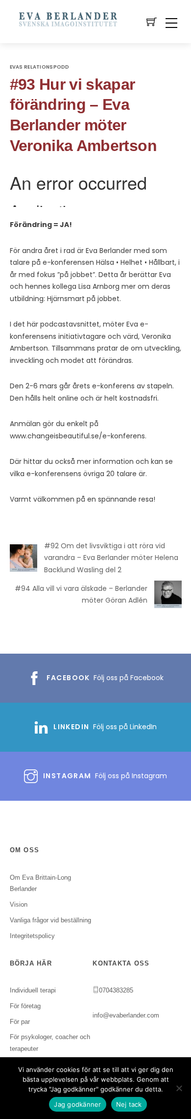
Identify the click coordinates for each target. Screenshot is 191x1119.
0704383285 (116, 990)
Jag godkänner (77, 1104)
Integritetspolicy (32, 936)
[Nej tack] (179, 1088)
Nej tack (129, 1104)
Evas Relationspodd (40, 67)
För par (20, 1021)
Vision (18, 904)
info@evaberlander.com (126, 1015)
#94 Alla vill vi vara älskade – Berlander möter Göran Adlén (81, 595)
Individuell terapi (33, 990)
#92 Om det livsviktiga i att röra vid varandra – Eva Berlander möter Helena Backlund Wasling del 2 (111, 558)
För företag (25, 1006)
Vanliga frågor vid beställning (50, 920)
